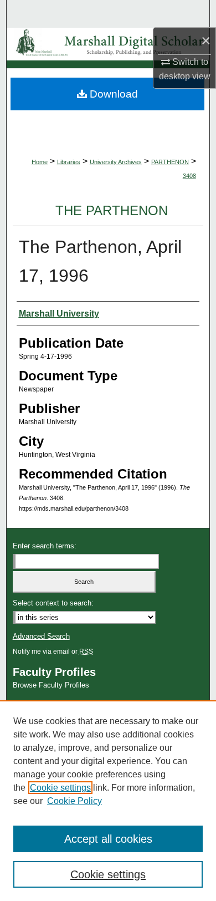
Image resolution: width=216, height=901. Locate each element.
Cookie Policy (74, 801)
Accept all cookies (108, 839)
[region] (108, 800)
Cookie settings (60, 787)
